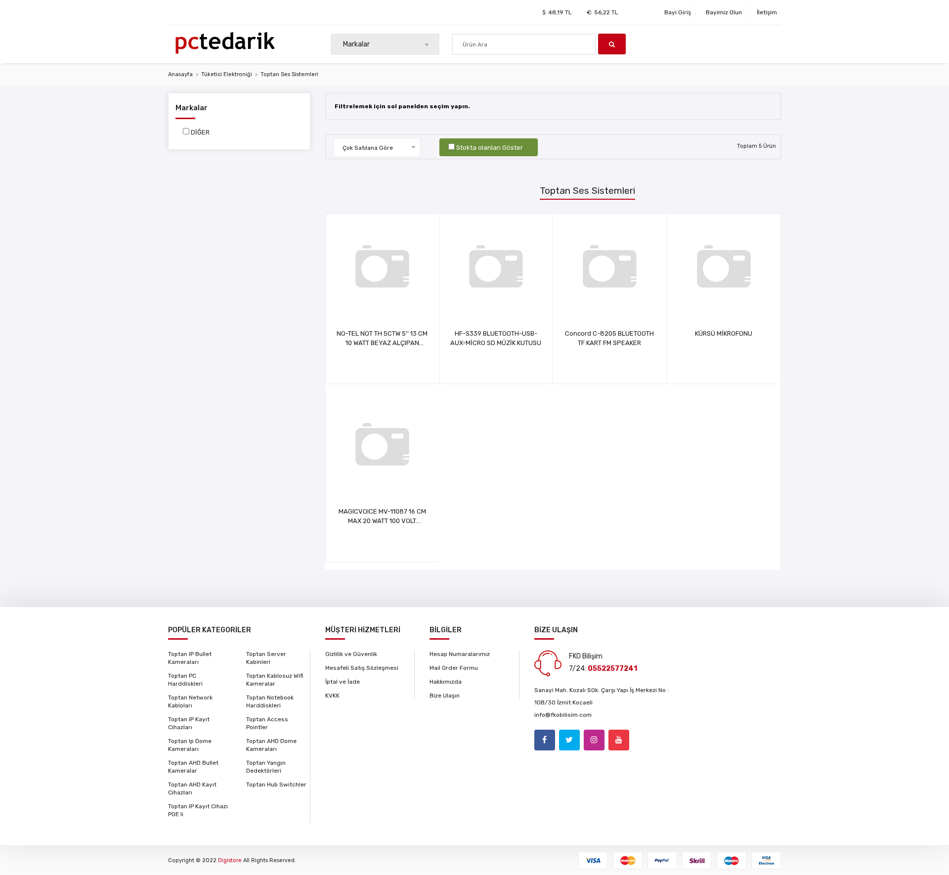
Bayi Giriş (677, 12)
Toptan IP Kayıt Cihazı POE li (198, 810)
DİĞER (200, 132)
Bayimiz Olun (724, 12)
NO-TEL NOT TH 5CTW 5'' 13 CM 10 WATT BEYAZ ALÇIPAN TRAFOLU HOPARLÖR (382, 343)
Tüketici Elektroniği (226, 74)
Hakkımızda (446, 681)
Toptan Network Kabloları (190, 701)
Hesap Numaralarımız (460, 654)
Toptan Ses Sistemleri (289, 74)
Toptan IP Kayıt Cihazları (189, 723)
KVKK (332, 695)
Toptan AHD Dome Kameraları (271, 745)
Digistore (230, 860)
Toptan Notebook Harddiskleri (270, 701)
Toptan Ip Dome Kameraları (190, 745)
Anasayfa (180, 74)
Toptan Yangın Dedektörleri (266, 766)
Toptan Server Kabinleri (266, 658)
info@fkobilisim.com (563, 714)
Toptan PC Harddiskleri (185, 679)
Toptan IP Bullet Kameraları (190, 658)
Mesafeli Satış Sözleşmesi (361, 667)
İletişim (767, 12)
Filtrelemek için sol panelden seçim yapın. (402, 106)
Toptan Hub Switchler (276, 784)
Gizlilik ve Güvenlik (351, 654)
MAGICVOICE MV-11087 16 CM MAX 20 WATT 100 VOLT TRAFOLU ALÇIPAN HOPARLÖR (382, 521)
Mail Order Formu (454, 667)
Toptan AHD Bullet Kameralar (193, 766)
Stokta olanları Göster (489, 147)
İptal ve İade (342, 681)
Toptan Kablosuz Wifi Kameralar (274, 679)
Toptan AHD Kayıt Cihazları (192, 788)
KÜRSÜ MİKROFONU (723, 333)
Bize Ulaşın (445, 695)
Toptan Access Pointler (267, 723)
